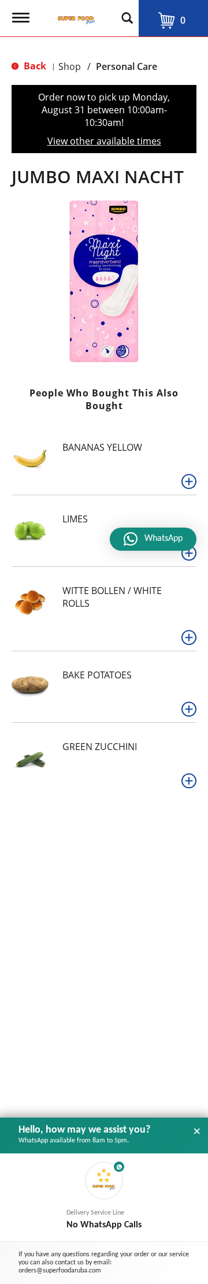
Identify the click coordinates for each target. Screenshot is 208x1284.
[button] (188, 481)
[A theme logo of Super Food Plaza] (74, 14)
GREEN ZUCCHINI (99, 746)
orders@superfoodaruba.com (59, 1270)
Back (33, 66)
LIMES (75, 519)
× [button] (197, 1131)
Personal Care (126, 66)
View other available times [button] (104, 141)
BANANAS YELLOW (102, 447)
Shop (69, 66)
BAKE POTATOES (97, 675)
